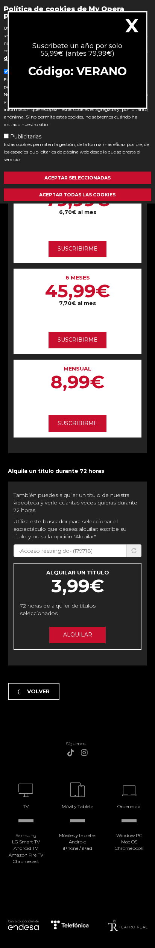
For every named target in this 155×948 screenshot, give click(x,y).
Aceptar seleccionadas (77, 178)
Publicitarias (25, 136)
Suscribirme (77, 248)
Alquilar (77, 634)
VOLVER (38, 691)
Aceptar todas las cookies (77, 195)
